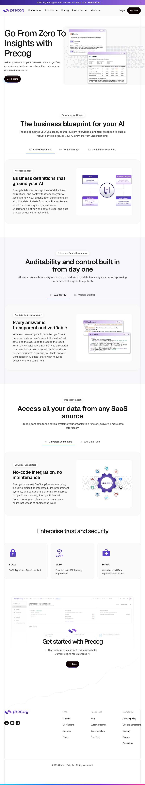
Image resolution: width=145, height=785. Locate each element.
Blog (93, 718)
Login (122, 10)
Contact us (128, 743)
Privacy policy (129, 718)
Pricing (65, 10)
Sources (67, 731)
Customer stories (98, 725)
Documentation (98, 731)
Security (126, 731)
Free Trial (95, 737)
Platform (67, 718)
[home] (15, 10)
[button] (34, 10)
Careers (126, 737)
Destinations (68, 725)
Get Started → (95, 2)
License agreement (132, 725)
